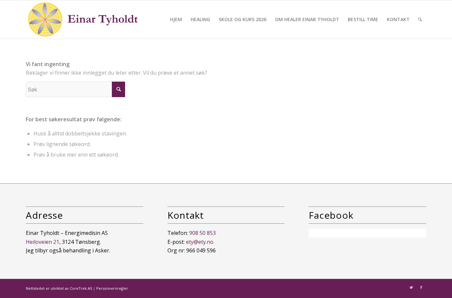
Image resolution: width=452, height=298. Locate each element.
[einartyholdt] (83, 19)
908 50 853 (202, 233)
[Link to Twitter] (411, 287)
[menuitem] (176, 19)
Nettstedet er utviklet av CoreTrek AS (59, 288)
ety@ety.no (199, 241)
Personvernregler (112, 288)
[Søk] (420, 19)
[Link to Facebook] (421, 287)
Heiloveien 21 (42, 241)
